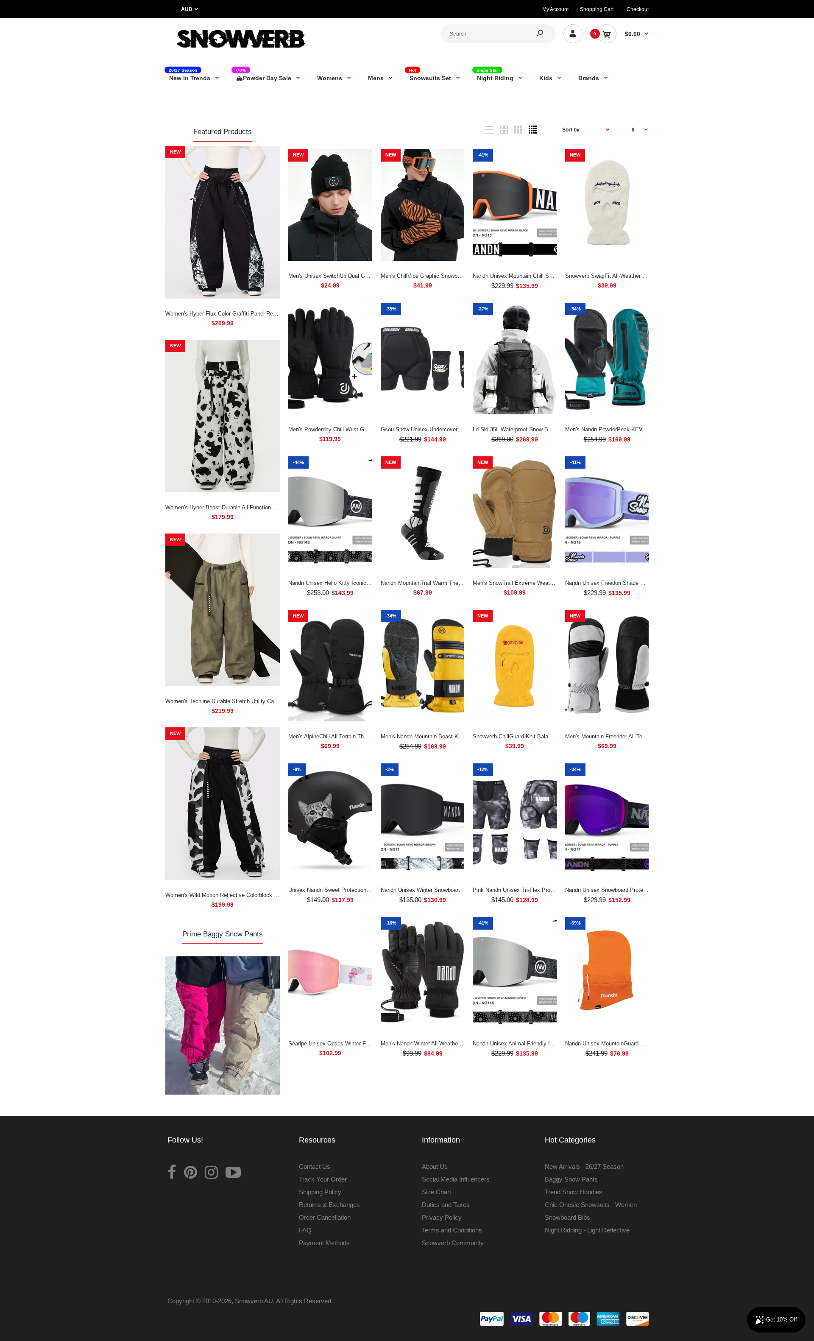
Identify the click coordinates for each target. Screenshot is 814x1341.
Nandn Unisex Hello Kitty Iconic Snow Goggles (346, 583)
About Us (435, 1166)
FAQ (305, 1230)
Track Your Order (323, 1179)
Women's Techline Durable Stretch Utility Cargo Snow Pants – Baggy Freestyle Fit (266, 701)
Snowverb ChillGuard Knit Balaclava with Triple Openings (543, 736)
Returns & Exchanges (329, 1204)
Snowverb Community (453, 1242)
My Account (555, 9)
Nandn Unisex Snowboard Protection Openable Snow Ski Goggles (646, 890)
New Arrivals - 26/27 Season (584, 1166)
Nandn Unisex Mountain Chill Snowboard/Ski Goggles (538, 276)
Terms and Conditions (452, 1230)
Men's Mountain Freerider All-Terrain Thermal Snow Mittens (637, 736)
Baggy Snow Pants (571, 1179)
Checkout (638, 9)
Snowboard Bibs (567, 1217)
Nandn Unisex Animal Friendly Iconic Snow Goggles (536, 1043)
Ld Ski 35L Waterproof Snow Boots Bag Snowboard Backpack (549, 429)
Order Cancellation (325, 1217)
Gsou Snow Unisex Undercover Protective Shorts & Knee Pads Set (463, 429)
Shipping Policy (320, 1192)
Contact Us (314, 1166)
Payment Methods (324, 1242)
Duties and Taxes (446, 1204)
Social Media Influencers (456, 1179)
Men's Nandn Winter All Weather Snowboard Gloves (444, 1043)
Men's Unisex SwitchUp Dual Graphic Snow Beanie (351, 276)
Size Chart (436, 1192)
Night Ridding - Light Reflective (587, 1230)
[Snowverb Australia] (239, 51)
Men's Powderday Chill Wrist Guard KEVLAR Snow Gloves (360, 429)
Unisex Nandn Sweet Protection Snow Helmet (344, 890)
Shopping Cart (596, 9)
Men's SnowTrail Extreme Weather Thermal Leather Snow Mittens (553, 583)
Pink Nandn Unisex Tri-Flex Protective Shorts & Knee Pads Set (551, 890)
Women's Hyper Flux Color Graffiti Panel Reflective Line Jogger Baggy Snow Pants (267, 313)
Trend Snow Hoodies (573, 1192)
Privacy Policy (442, 1217)
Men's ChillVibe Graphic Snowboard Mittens (434, 276)
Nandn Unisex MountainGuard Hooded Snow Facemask (633, 1043)
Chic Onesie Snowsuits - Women (591, 1204)
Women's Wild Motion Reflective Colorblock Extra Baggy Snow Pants (250, 895)
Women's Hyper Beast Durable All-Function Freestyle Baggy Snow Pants (254, 507)
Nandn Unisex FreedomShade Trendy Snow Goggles (629, 583)
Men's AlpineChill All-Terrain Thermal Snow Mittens (350, 736)
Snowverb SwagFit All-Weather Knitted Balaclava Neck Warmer (643, 276)
